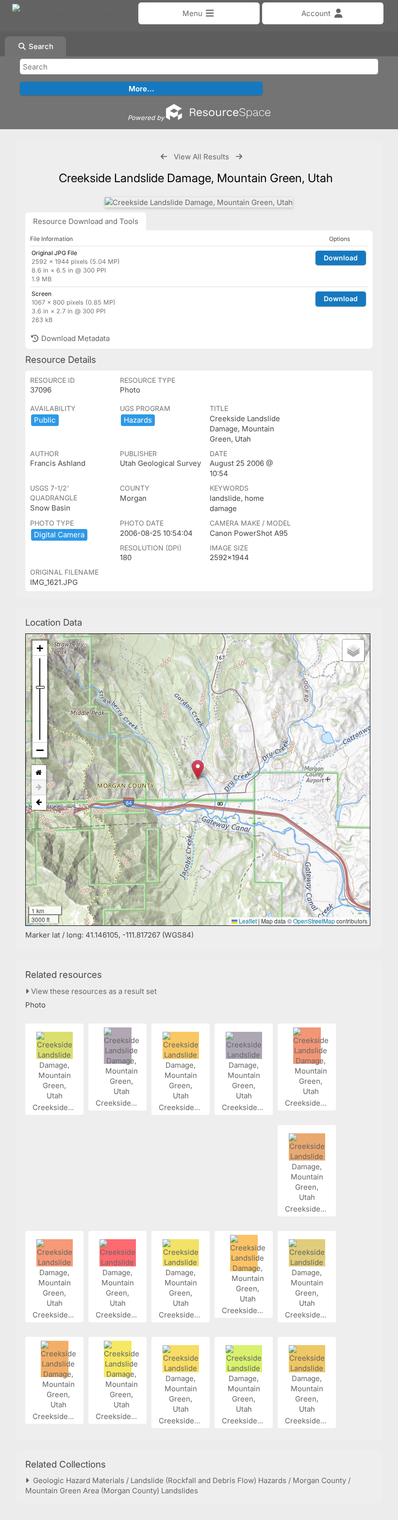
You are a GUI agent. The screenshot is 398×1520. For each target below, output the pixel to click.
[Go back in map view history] (39, 802)
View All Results (201, 156)
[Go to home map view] (39, 772)
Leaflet (247, 921)
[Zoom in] (40, 648)
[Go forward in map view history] (39, 787)
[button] (198, 770)
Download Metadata (74, 338)
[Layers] (353, 650)
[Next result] (239, 156)
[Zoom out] (40, 750)
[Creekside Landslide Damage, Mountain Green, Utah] (199, 202)
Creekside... (54, 1107)
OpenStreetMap (314, 921)
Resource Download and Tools (85, 221)
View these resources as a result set (93, 991)
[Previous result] (164, 156)
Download (341, 258)
